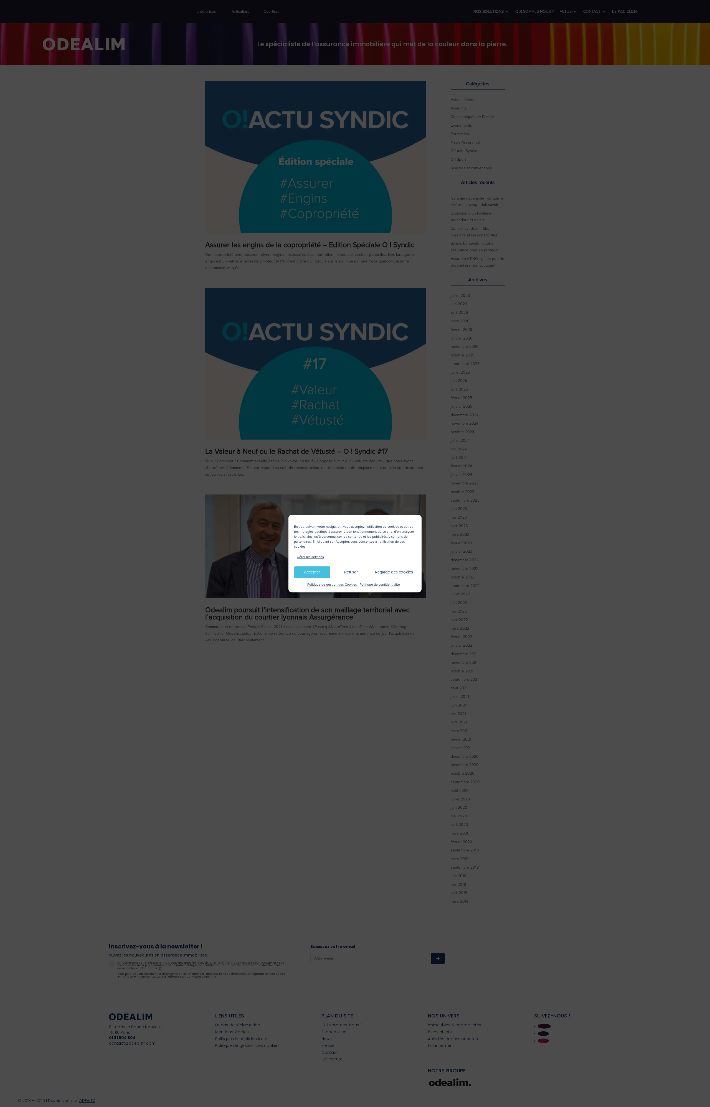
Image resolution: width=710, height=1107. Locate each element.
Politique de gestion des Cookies (332, 585)
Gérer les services (310, 557)
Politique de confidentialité (380, 585)
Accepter (312, 572)
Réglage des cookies (394, 572)
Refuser (351, 572)
